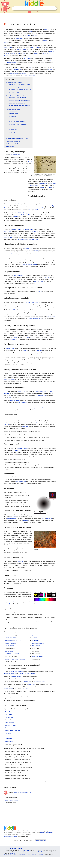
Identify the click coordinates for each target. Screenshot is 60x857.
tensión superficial (24, 673)
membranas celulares (39, 681)
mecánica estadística (9, 379)
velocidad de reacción (15, 676)
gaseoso (6, 55)
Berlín (50, 187)
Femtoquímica (35, 640)
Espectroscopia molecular (12, 654)
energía (50, 333)
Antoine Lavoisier (16, 229)
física (30, 31)
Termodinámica (9, 640)
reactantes (25, 350)
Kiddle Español (7, 854)
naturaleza (46, 40)
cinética (50, 69)
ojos (10, 604)
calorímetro (35, 231)
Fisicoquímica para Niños (10, 836)
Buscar (54, 8)
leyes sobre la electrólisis (23, 215)
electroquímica (35, 47)
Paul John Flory (9, 717)
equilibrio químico (41, 395)
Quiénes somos (21, 854)
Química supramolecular (38, 643)
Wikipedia (40, 852)
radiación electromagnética (35, 319)
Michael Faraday (22, 213)
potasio (36, 210)
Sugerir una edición (41, 840)
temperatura (52, 51)
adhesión (35, 423)
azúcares (36, 250)
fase (51, 687)
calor (18, 53)
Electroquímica (9, 651)
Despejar (51, 8)
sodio (30, 210)
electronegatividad (39, 281)
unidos (10, 304)
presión (7, 53)
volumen (13, 53)
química (46, 29)
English (38, 11)
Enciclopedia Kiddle (29, 831)
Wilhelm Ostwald (9, 736)
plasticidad (7, 673)
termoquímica (17, 69)
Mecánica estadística (10, 643)
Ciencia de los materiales (11, 800)
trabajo (24, 53)
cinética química (34, 185)
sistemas (35, 53)
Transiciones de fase (37, 656)
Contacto (41, 854)
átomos (35, 35)
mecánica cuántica (22, 49)
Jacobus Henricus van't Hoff (29, 265)
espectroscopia (24, 73)
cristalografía (18, 450)
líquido (48, 53)
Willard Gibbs (27, 58)
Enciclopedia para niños (9, 26)
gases (36, 391)
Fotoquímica (35, 638)
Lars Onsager (8, 733)
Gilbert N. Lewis (19, 38)
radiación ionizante (21, 481)
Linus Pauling (45, 277)
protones (25, 520)
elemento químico (11, 518)
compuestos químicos (32, 302)
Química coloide (36, 635)
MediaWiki (12, 853)
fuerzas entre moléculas (16, 671)
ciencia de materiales (29, 75)
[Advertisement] (30, 17)
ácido (5, 252)
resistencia (14, 673)
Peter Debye (8, 714)
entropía (15, 337)
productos (39, 350)
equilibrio (12, 339)
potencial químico (12, 62)
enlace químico (23, 402)
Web (29, 11)
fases (10, 397)
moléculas (27, 35)
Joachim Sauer (9, 741)
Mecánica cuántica (10, 635)
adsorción (6, 424)
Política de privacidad (32, 854)
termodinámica (8, 47)
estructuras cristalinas (22, 448)
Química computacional (11, 638)
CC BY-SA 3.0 (27, 850)
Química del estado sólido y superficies (15, 659)
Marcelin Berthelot (22, 239)
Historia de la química (15, 154)
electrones (49, 518)
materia (6, 42)
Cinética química (9, 646)
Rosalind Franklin (9, 722)
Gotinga (42, 187)
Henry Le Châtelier (33, 239)
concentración (9, 254)
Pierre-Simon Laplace (28, 229)
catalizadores (48, 361)
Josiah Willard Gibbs (10, 725)
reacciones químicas (23, 304)
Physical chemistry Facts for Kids (22, 792)
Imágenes (34, 11)
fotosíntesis (13, 602)
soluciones (43, 391)
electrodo (16, 217)
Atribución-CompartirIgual (46, 832)
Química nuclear (36, 646)
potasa (48, 208)
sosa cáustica (40, 208)
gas (28, 337)
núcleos (15, 310)
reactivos (22, 408)
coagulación (25, 426)
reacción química (8, 689)
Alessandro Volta (15, 204)
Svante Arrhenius (9, 712)
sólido (44, 53)
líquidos (33, 673)
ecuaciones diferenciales (18, 259)
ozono (22, 604)
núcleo (43, 518)
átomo (14, 517)
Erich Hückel (8, 728)
